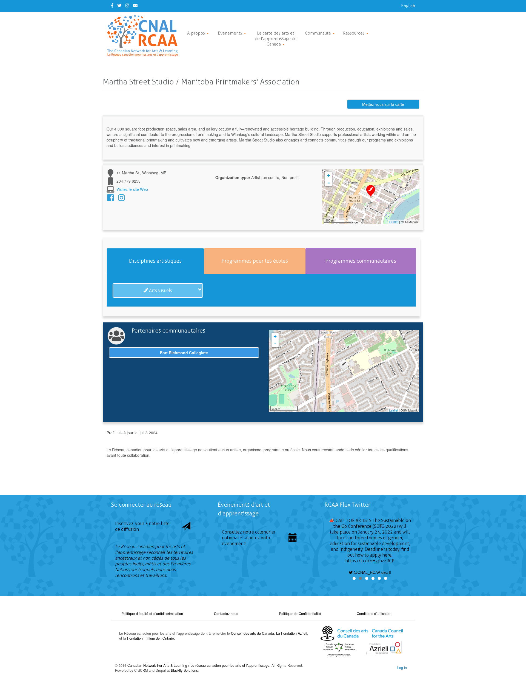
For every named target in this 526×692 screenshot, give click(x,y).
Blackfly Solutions (184, 670)
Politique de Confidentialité (300, 613)
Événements (230, 33)
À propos (196, 33)
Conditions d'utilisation (374, 613)
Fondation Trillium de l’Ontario (150, 638)
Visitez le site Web (132, 189)
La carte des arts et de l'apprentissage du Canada (275, 38)
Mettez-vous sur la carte (383, 104)
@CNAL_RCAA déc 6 (372, 572)
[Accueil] (144, 35)
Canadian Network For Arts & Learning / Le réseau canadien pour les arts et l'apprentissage (198, 665)
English (408, 5)
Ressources (354, 33)
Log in (402, 667)
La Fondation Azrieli (291, 633)
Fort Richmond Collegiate (184, 352)
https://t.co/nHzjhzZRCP (370, 560)
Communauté (318, 33)
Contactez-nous (226, 613)
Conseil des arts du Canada (252, 633)
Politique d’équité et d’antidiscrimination (152, 613)
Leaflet (393, 222)
